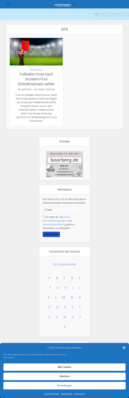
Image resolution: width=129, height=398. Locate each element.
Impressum (79, 393)
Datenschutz (67, 393)
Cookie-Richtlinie (51, 393)
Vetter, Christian (46, 89)
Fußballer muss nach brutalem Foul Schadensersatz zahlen (36, 79)
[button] (124, 347)
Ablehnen (64, 376)
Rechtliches (36, 70)
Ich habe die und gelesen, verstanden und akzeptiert (59, 222)
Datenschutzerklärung (54, 224)
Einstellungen (64, 385)
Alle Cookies (64, 367)
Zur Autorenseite (64, 264)
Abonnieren (51, 234)
